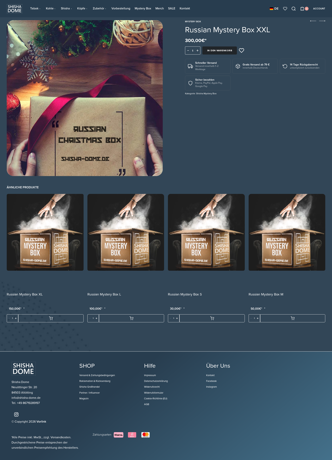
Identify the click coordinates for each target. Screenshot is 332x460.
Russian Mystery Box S (185, 294)
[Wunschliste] (285, 9)
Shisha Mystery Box (206, 93)
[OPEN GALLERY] (85, 98)
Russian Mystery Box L (104, 294)
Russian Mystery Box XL (25, 294)
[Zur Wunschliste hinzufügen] (241, 50)
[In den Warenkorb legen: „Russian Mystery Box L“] (131, 318)
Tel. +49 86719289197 (26, 403)
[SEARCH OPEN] (293, 9)
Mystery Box (193, 21)
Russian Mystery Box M (266, 294)
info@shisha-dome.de (26, 398)
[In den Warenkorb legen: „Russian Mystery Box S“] (212, 318)
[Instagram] (16, 414)
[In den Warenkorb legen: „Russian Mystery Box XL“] (51, 318)
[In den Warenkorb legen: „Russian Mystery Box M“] (292, 318)
